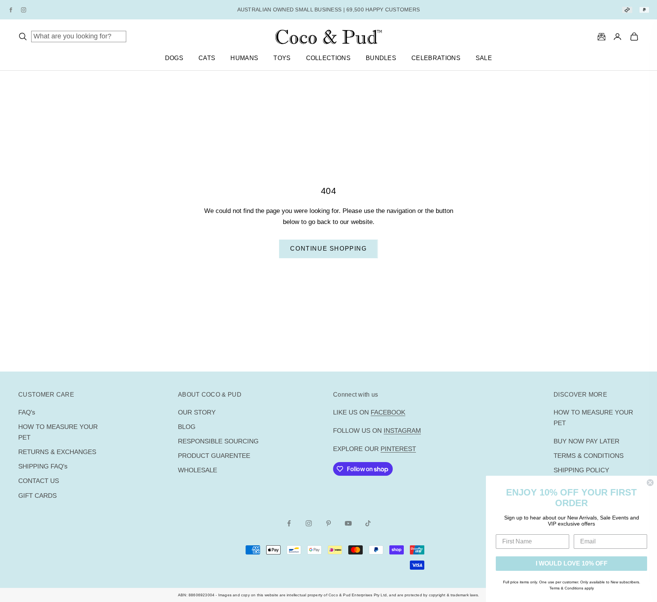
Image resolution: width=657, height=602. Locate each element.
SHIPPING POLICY (581, 470)
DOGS (174, 58)
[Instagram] (24, 10)
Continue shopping (328, 248)
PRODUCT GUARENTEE (214, 455)
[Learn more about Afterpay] (627, 9)
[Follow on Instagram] (309, 523)
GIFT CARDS (37, 495)
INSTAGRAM (402, 430)
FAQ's (26, 412)
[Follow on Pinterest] (328, 523)
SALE (484, 58)
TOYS (281, 58)
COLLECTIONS (328, 58)
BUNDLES (381, 58)
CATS (206, 58)
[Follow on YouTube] (348, 523)
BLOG (186, 426)
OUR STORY (197, 412)
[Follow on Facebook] (289, 523)
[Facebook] (11, 10)
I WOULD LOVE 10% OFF (572, 563)
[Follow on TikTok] (368, 523)
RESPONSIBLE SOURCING (218, 441)
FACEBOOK (388, 412)
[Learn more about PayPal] (644, 9)
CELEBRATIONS (435, 58)
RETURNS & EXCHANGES (57, 452)
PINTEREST (398, 449)
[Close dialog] (650, 482)
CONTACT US (38, 480)
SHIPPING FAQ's (43, 466)
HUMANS (244, 58)
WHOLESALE (197, 470)
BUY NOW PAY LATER (586, 441)
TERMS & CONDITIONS (589, 455)
